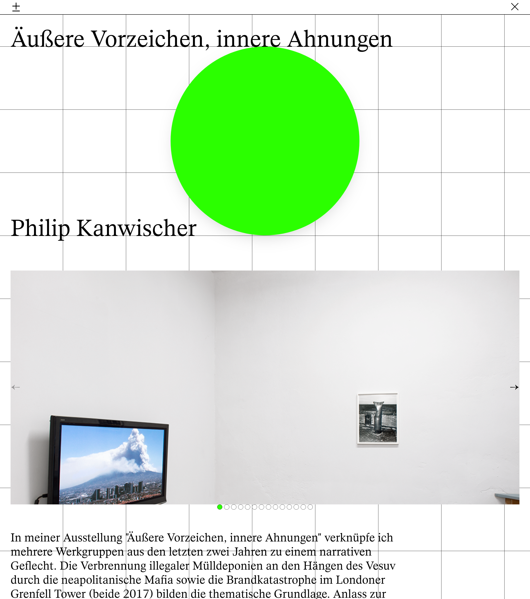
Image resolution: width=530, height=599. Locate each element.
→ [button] (514, 387)
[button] (220, 507)
